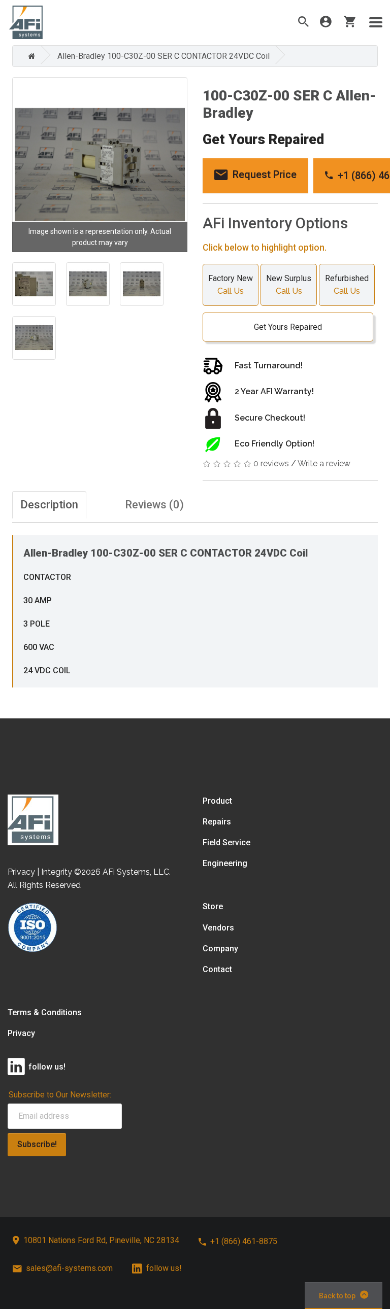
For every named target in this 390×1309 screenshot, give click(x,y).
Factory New (230, 284)
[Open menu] (375, 22)
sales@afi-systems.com (69, 1268)
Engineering (225, 863)
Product (217, 801)
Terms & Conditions (45, 1012)
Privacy (21, 1033)
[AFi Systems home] (33, 819)
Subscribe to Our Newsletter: (60, 1094)
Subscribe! (37, 1144)
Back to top (337, 1296)
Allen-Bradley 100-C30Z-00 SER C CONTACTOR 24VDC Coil (163, 56)
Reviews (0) (154, 504)
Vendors (218, 928)
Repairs (217, 821)
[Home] (29, 56)
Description (49, 504)
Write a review (324, 463)
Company (220, 948)
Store (213, 906)
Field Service (226, 842)
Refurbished (347, 284)
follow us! (164, 1268)
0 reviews (271, 463)
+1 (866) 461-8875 (243, 1241)
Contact (217, 969)
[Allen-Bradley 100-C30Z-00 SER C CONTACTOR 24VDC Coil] (99, 164)
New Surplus (288, 284)
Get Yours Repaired (288, 327)
